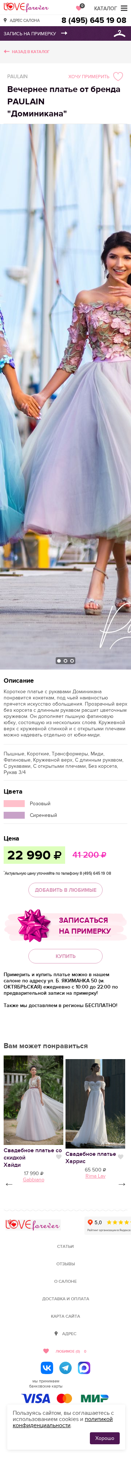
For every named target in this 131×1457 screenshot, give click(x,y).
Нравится (58, 1156)
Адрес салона (25, 20)
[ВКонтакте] (47, 1368)
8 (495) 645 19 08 (93, 20)
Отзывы (65, 1264)
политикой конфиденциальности (63, 1422)
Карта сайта (65, 1316)
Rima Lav (96, 1176)
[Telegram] (65, 1368)
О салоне (65, 1281)
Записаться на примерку (85, 926)
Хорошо (104, 1438)
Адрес (69, 1334)
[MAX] (84, 1368)
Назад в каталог (30, 51)
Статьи (65, 1246)
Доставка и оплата (65, 1299)
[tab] (59, 661)
